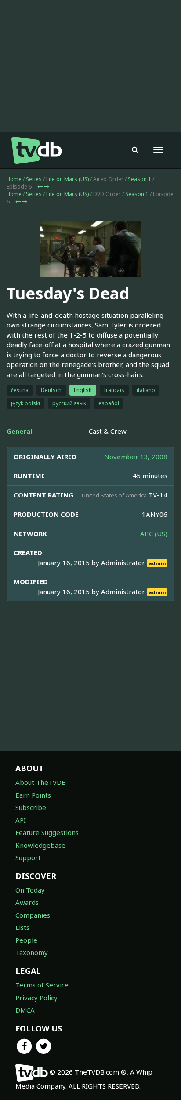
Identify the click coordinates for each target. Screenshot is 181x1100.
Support (28, 857)
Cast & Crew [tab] (108, 431)
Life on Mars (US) (67, 179)
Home (14, 179)
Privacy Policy (36, 997)
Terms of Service (42, 984)
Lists (22, 927)
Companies (32, 915)
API (20, 820)
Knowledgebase (40, 845)
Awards (27, 902)
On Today (30, 890)
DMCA (25, 1010)
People (26, 940)
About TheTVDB (40, 782)
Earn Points (33, 795)
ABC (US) (153, 533)
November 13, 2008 (135, 456)
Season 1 (139, 179)
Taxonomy (31, 952)
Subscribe (30, 807)
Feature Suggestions (47, 832)
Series (34, 179)
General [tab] (19, 431)
